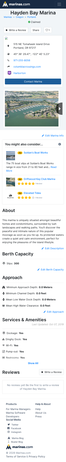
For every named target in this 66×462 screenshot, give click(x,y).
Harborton (20, 73)
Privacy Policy (37, 456)
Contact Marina (33, 81)
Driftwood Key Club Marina (39, 179)
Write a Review (17, 30)
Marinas (8, 17)
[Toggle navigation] (59, 4)
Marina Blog (18, 438)
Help (38, 409)
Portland (31, 17)
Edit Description (54, 248)
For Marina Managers (18, 409)
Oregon (19, 17)
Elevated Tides (32, 192)
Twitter (15, 424)
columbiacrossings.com (27, 66)
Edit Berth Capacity (52, 269)
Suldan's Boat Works (36, 152)
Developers (12, 416)
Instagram (16, 432)
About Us (40, 412)
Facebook (16, 428)
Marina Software (15, 412)
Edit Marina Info (54, 135)
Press (38, 416)
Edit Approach (55, 311)
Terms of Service (16, 456)
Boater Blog (17, 442)
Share (36, 30)
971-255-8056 (22, 60)
